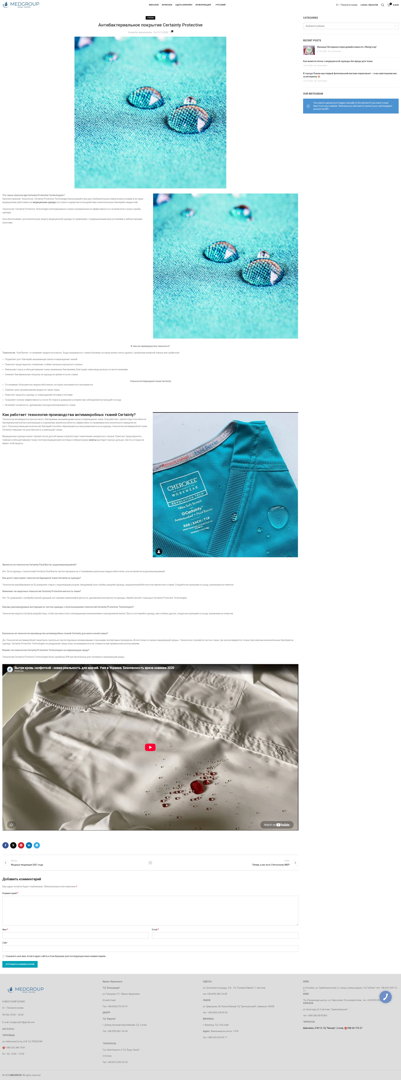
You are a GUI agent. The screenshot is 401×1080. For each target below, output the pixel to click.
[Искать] (383, 5)
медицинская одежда (44, 202)
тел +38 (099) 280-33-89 (215, 994)
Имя (5, 929)
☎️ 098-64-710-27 (353, 1028)
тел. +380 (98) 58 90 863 (315, 1015)
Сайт (4, 942)
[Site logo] (21, 4)
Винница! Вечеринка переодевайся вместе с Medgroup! (347, 47)
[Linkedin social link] (29, 845)
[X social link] (13, 845)
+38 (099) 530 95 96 (217, 1012)
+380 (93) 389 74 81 (15, 1047)
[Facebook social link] (5, 845)
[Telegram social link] (37, 845)
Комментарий (10, 893)
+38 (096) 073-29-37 (117, 1006)
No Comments (334, 51)
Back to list (150, 863)
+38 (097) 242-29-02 (117, 1062)
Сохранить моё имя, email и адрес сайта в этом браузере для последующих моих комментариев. (56, 956)
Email (155, 929)
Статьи (150, 18)
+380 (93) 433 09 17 (217, 1037)
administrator (145, 32)
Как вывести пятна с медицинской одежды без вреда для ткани (337, 61)
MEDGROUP (16, 1075)
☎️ (3, 1047)
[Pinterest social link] (21, 845)
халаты (92, 440)
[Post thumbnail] (309, 50)
